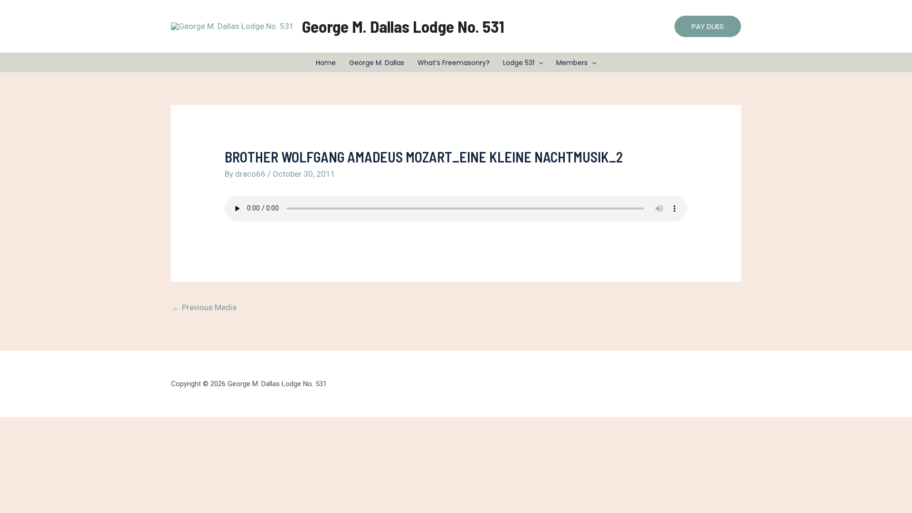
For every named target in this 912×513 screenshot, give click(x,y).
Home (326, 62)
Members (572, 62)
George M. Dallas (376, 62)
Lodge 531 (518, 62)
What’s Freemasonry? (454, 62)
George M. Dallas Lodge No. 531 (403, 26)
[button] (707, 26)
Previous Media (204, 307)
